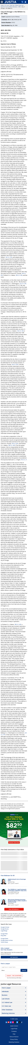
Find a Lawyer (5, 963)
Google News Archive (7, 940)
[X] (19, 1022)
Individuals (5, 991)
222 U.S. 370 (23, 283)
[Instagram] (13, 1022)
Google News (4, 938)
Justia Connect (14, 1026)
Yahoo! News (4, 942)
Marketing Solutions (8, 1013)
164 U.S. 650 (14, 364)
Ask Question (14, 957)
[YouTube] (8, 1022)
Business (4, 995)
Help (14, 1034)
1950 (19, 6)
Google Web (4, 934)
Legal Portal (14, 1028)
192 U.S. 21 (24, 460)
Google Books (5, 929)
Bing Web (3, 935)
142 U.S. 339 (8, 257)
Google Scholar (5, 927)
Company (14, 1031)
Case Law (12, 5)
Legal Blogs (4, 931)
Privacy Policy (14, 1039)
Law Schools (6, 999)
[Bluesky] (17, 1022)
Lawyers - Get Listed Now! (14, 975)
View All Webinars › (14, 909)
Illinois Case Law (19, 5)
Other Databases (7, 1010)
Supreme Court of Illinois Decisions (9, 6)
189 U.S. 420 (19, 275)
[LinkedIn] (6, 1022)
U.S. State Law (6, 1006)
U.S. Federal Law (7, 1002)
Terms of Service (14, 1036)
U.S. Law (6, 5)
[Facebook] (11, 1022)
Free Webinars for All (7, 875)
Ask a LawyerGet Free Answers (6, 949)
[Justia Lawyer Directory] (21, 1022)
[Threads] (15, 1022)
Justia (2, 5)
